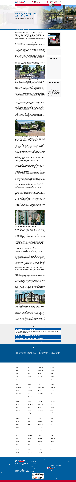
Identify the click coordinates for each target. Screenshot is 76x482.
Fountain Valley (41, 382)
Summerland (52, 367)
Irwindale (17, 441)
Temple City (29, 441)
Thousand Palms (53, 387)
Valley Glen (19, 29)
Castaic (17, 395)
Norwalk (29, 393)
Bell (16, 379)
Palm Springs (52, 384)
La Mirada (17, 446)
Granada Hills (52, 441)
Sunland (52, 421)
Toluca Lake (52, 416)
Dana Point (40, 381)
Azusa (17, 376)
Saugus (29, 427)
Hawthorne (17, 430)
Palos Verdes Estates (30, 396)
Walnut (29, 449)
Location (32, 469)
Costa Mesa (40, 378)
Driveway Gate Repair (31, 5)
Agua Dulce (17, 370)
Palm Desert (52, 382)
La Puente (17, 447)
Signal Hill (29, 430)
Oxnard (40, 435)
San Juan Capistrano (41, 412)
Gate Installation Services (41, 5)
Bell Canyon (52, 447)
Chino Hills (52, 396)
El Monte (17, 415)
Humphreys (17, 435)
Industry (17, 438)
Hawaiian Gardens (18, 429)
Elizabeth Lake (18, 418)
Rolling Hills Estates (30, 412)
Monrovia (29, 387)
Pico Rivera (29, 401)
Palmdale (29, 395)
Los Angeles (29, 376)
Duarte (17, 413)
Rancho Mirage (52, 385)
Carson (17, 398)
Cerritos (17, 399)
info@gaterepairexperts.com (52, 463)
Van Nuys (52, 412)
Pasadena (29, 399)
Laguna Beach (41, 393)
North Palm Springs (53, 381)
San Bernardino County (53, 390)
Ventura (40, 446)
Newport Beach (41, 404)
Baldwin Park (18, 378)
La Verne (17, 449)
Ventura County (41, 424)
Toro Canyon (52, 368)
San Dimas (29, 416)
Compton (17, 404)
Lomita (29, 373)
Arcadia (17, 373)
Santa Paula (40, 438)
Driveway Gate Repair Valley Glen (26, 29)
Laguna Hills (40, 395)
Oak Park (40, 432)
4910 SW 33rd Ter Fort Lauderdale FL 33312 (54, 465)
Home (16, 5)
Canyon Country (18, 393)
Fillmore (40, 429)
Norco (51, 404)
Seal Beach (40, 415)
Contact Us (32, 471)
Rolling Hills (29, 410)
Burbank (17, 390)
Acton (17, 367)
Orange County (41, 370)
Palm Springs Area (53, 370)
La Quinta (52, 379)
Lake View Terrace (53, 438)
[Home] (20, 1)
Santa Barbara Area (41, 447)
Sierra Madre (29, 429)
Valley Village (52, 413)
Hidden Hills (17, 433)
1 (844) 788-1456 (52, 2)
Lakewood (17, 452)
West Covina (29, 450)
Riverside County (53, 401)
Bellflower (17, 382)
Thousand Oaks (41, 444)
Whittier (40, 368)
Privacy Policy (33, 468)
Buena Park (40, 376)
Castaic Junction (18, 396)
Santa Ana (40, 413)
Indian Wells (52, 376)
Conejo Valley (41, 427)
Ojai (39, 433)
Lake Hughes (29, 368)
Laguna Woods (41, 398)
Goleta (40, 450)
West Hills (52, 410)
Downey (17, 412)
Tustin (40, 418)
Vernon (29, 446)
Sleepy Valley (29, 432)
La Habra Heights (18, 444)
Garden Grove (41, 385)
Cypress (40, 379)
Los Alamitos (41, 401)
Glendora (17, 424)
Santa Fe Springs (30, 424)
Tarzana (52, 418)
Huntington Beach (41, 387)
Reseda (51, 427)
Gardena (17, 421)
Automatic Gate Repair (34, 463)
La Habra (40, 390)
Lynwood (29, 378)
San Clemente (41, 410)
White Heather (41, 367)
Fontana (52, 399)
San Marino (29, 421)
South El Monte (30, 435)
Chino (51, 393)
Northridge (52, 432)
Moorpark (40, 430)
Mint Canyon (29, 384)
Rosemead (29, 413)
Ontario (51, 398)
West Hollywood (30, 452)
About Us (32, 466)
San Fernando (29, 418)
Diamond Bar (18, 410)
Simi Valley (40, 441)
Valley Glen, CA (36, 2)
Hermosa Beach (18, 432)
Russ (28, 415)
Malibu (28, 379)
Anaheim (40, 373)
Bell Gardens (18, 381)
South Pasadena (30, 438)
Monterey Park (30, 390)
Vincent (29, 447)
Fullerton (40, 384)
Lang (28, 367)
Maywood (29, 382)
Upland (51, 395)
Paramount (29, 398)
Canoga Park (52, 446)
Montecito (40, 452)
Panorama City (52, 429)
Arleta (51, 449)
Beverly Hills (18, 384)
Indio (51, 378)
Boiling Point (18, 385)
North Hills (52, 435)
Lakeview (17, 450)
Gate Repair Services (22, 5)
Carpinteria (40, 449)
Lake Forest (40, 399)
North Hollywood (53, 433)
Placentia (40, 407)
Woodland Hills (52, 407)
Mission (29, 385)
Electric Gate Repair (33, 461)
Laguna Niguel (41, 396)
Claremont (17, 401)
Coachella (52, 373)
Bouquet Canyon (18, 387)
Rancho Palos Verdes (30, 404)
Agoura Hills (17, 368)
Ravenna (29, 407)
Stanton (40, 416)
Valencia (29, 444)
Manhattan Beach (30, 381)
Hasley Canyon (18, 427)
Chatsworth (52, 444)
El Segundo (17, 416)
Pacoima (52, 430)
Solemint (29, 433)
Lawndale (29, 370)
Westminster (40, 421)
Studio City (52, 424)
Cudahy (17, 407)
